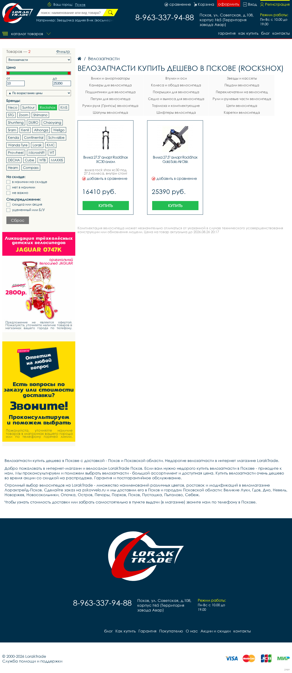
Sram (12, 130)
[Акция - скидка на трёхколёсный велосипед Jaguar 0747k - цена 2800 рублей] (38, 282)
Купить (106, 205)
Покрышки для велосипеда (176, 92)
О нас (192, 631)
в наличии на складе (29, 181)
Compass (31, 167)
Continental (33, 137)
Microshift (36, 152)
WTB (42, 160)
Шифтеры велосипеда (176, 112)
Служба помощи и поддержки (32, 661)
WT (52, 152)
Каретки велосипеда (242, 112)
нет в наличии (23, 187)
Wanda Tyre (18, 145)
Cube (29, 160)
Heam (13, 167)
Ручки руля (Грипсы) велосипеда (110, 105)
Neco (12, 107)
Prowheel (15, 152)
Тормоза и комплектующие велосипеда (176, 106)
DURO (33, 122)
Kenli (25, 130)
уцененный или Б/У (28, 209)
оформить (228, 4)
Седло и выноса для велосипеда (176, 99)
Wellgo (59, 130)
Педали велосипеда (241, 85)
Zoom (23, 115)
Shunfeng (15, 122)
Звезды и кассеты (242, 78)
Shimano (40, 115)
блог (265, 33)
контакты (281, 33)
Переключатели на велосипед (242, 92)
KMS (63, 107)
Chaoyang (52, 122)
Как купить (248, 33)
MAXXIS (57, 160)
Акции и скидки (216, 631)
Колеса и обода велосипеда (176, 85)
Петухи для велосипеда (110, 99)
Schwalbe (56, 137)
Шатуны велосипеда (110, 112)
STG (11, 115)
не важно (20, 192)
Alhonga (41, 130)
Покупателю (171, 631)
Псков (80, 5)
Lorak (37, 145)
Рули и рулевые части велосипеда (242, 99)
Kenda (13, 137)
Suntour (28, 107)
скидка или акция (27, 204)
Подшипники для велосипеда (110, 92)
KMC (51, 145)
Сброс (17, 220)
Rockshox (47, 107)
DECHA (14, 160)
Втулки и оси (176, 78)
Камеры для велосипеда (110, 85)
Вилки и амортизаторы (110, 78)
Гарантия (227, 33)
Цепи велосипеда (241, 105)
